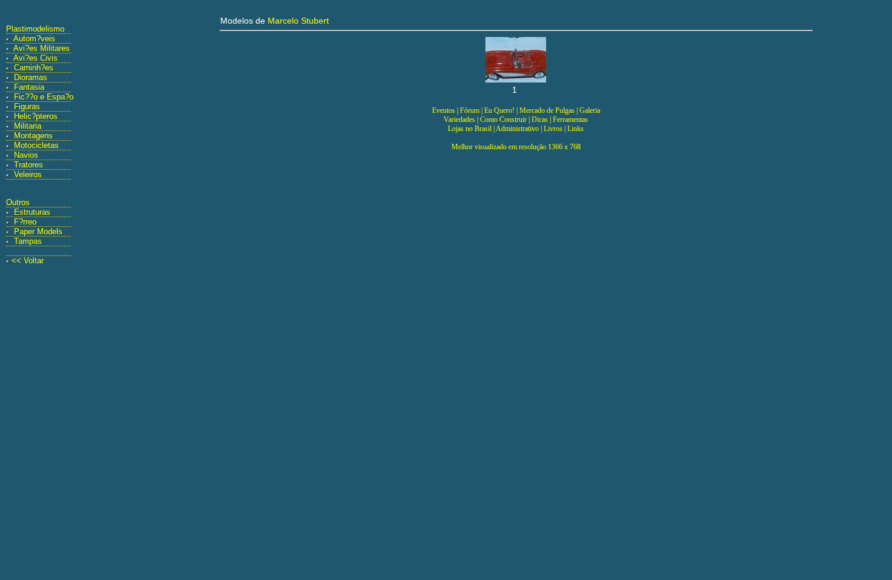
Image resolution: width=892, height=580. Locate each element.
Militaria (27, 125)
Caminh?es (33, 67)
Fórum (469, 110)
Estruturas (32, 212)
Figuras (27, 106)
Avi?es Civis (35, 57)
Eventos (443, 110)
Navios (26, 155)
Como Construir (503, 119)
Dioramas (30, 77)
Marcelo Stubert (298, 20)
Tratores (28, 164)
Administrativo (517, 128)
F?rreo (25, 221)
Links (575, 128)
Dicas (540, 119)
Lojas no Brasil (470, 128)
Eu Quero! (499, 110)
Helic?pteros (36, 116)
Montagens (33, 135)
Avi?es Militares (41, 48)
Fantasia (29, 87)
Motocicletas (36, 145)
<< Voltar (28, 260)
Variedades (459, 119)
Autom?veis (34, 38)
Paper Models (38, 231)
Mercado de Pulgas (547, 110)
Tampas (28, 241)
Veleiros (28, 174)
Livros (553, 128)
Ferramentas (570, 119)
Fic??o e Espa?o (43, 96)
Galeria (589, 110)
